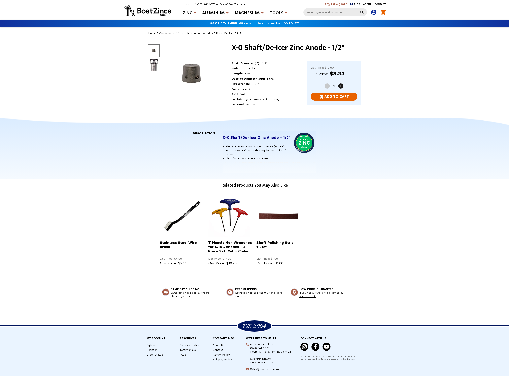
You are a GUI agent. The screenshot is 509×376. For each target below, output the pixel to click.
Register (152, 349)
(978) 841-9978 (206, 4)
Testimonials (188, 349)
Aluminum (213, 12)
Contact (380, 4)
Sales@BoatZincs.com (233, 4)
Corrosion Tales (189, 345)
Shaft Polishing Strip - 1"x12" (276, 244)
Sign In (151, 345)
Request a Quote (336, 4)
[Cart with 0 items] (383, 12)
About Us (218, 345)
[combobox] (335, 12)
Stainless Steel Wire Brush (178, 244)
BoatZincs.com (333, 356)
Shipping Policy (222, 359)
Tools (276, 12)
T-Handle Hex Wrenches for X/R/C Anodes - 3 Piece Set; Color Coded (230, 246)
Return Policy (221, 354)
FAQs (183, 354)
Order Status (155, 354)
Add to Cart (336, 96)
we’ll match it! (307, 296)
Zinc (187, 12)
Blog (357, 4)
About (367, 4)
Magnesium (247, 12)
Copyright (307, 356)
